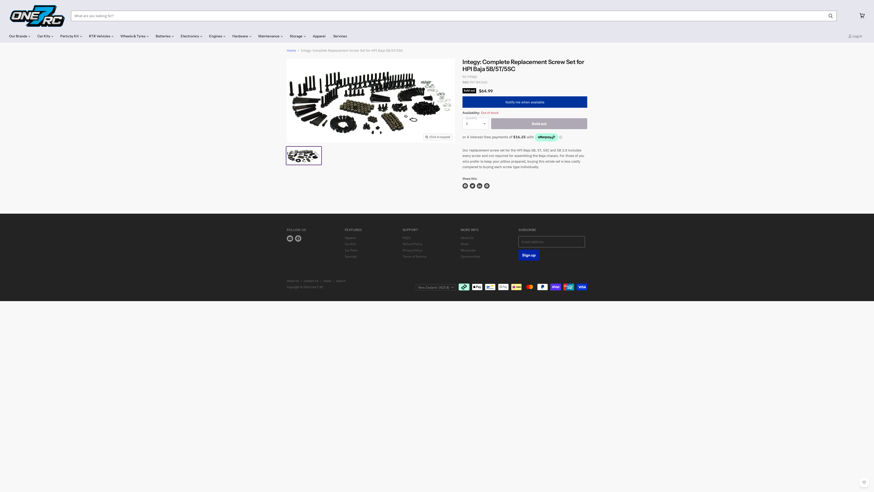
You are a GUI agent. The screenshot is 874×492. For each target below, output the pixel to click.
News (465, 244)
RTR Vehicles (100, 36)
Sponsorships (470, 256)
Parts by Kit (69, 36)
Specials (351, 256)
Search (341, 281)
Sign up (529, 255)
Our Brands (18, 36)
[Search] (831, 16)
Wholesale (468, 250)
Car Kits (44, 36)
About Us (467, 238)
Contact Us (311, 281)
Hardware (240, 36)
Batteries (163, 36)
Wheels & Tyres (133, 36)
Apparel (319, 36)
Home (291, 50)
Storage (296, 36)
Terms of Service (415, 256)
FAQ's (407, 238)
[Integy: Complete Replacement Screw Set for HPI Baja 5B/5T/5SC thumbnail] (303, 156)
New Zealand (434, 287)
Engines (216, 36)
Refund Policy (412, 244)
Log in (857, 36)
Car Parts (351, 250)
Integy (472, 76)
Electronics (190, 36)
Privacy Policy (412, 250)
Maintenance (269, 36)
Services (340, 36)
